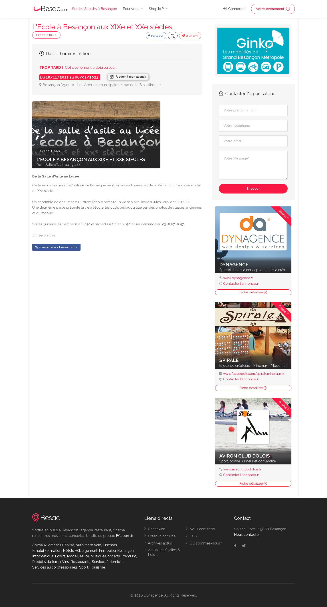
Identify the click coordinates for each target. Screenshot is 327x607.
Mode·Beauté (78, 556)
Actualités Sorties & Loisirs (164, 552)
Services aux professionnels (55, 567)
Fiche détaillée (252, 292)
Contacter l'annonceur (241, 284)
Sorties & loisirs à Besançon (94, 9)
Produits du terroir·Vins (50, 562)
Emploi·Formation (46, 551)
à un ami (192, 35)
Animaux (39, 545)
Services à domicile (107, 562)
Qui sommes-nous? (206, 543)
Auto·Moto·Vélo (88, 545)
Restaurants (80, 562)
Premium (128, 556)
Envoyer (253, 189)
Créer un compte (162, 536)
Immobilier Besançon (116, 551)
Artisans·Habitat (61, 545)
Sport (83, 567)
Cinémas (110, 545)
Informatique (42, 556)
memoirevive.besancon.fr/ (58, 247)
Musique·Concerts (105, 556)
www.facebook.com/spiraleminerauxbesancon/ (261, 374)
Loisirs (60, 556)
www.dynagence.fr (238, 278)
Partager (157, 35)
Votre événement (270, 9)
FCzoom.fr (124, 536)
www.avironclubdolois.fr (242, 469)
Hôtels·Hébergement (80, 551)
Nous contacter (202, 529)
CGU (193, 536)
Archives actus (160, 543)
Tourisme (97, 567)
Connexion (236, 9)
